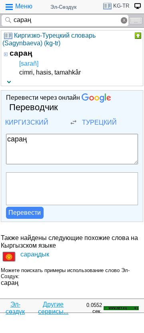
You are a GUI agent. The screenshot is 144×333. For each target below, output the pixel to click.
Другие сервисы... (53, 308)
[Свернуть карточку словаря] (137, 36)
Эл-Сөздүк (63, 7)
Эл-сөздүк (15, 308)
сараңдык (34, 254)
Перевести (24, 212)
